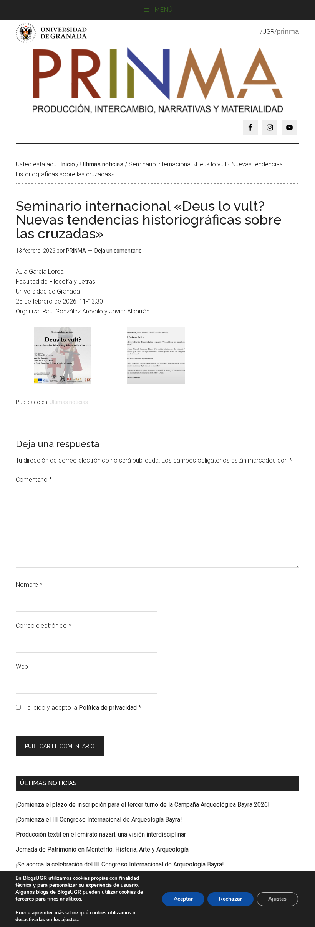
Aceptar (183, 898)
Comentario (34, 479)
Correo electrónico (43, 625)
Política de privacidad (108, 707)
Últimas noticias (69, 402)
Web (22, 666)
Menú (163, 9)
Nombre (29, 584)
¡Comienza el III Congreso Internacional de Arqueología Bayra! (99, 819)
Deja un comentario (118, 251)
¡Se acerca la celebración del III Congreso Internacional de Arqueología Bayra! (120, 864)
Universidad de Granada (52, 33)
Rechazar (230, 898)
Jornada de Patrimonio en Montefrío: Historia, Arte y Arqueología (102, 849)
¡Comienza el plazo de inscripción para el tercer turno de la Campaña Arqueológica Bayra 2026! (143, 804)
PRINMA (157, 81)
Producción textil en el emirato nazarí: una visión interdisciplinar (101, 834)
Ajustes (277, 898)
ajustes (69, 919)
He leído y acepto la (82, 707)
